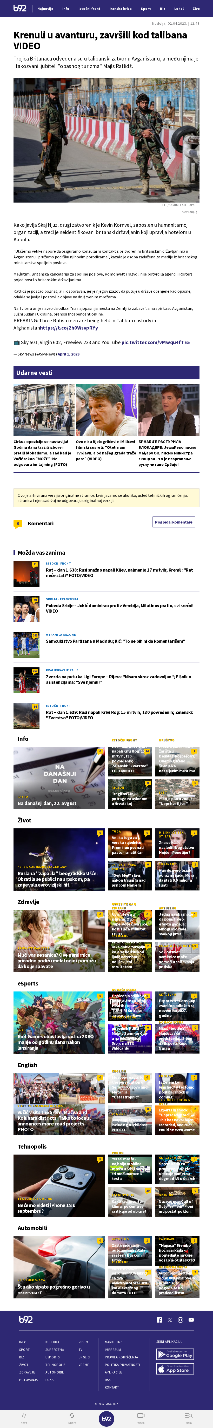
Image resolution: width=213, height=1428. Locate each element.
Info (22, 1342)
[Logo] (20, 9)
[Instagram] (180, 1320)
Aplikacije (113, 1372)
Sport (24, 1349)
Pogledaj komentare (173, 522)
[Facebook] (159, 1320)
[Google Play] (175, 1355)
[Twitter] (169, 1320)
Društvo (166, 740)
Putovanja (28, 1380)
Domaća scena (124, 989)
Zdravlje (27, 1372)
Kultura (52, 1342)
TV (81, 1349)
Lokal (50, 1380)
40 (35, 600)
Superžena (54, 1349)
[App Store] (175, 1369)
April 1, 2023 (68, 354)
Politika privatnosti (122, 1365)
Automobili (54, 1372)
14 (35, 706)
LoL (20, 1030)
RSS (108, 1380)
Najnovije (45, 8)
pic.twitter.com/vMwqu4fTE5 (156, 342)
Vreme (84, 1365)
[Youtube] (191, 1320)
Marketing (114, 1342)
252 (35, 671)
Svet (163, 792)
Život (24, 1365)
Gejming (166, 1195)
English (119, 1071)
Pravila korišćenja (121, 1357)
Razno (22, 797)
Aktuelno (167, 908)
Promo (118, 1153)
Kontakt (112, 1387)
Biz (21, 1357)
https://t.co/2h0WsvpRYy (69, 327)
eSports (52, 1357)
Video (83, 1342)
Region (118, 787)
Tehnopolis (55, 1365)
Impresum (113, 1349)
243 (35, 635)
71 (35, 564)
